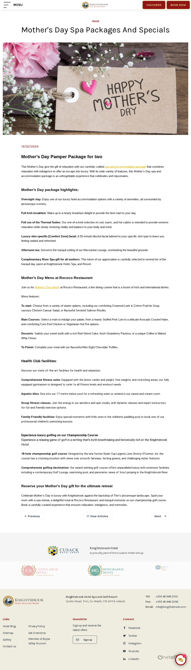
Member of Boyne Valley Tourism (39, 641)
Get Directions (37, 633)
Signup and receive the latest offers (87, 628)
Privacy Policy (36, 626)
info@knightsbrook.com (171, 607)
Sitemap (8, 633)
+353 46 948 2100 (167, 596)
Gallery (7, 639)
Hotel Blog (9, 626)
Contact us (9, 646)
